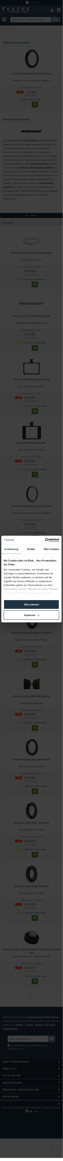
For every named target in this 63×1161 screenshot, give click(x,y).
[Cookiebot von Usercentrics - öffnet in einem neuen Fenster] (45, 540)
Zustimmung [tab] (11, 549)
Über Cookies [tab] (51, 549)
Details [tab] (31, 549)
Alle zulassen (31, 604)
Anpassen (29, 615)
